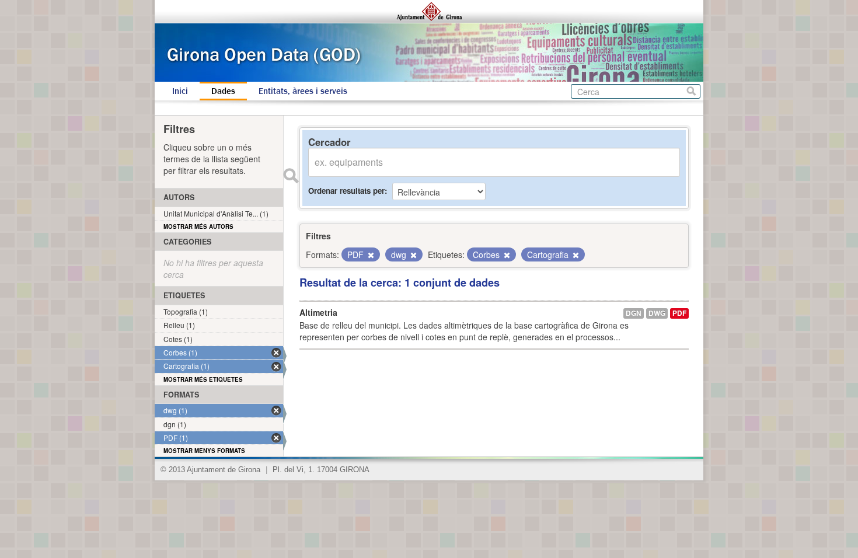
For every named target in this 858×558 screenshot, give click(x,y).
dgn (633, 313)
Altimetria (318, 312)
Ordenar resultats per (346, 190)
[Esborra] (370, 255)
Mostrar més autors (198, 226)
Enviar (290, 175)
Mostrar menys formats (204, 451)
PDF (679, 313)
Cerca (691, 91)
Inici (180, 91)
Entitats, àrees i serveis (303, 91)
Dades (223, 91)
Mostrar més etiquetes (203, 379)
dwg (656, 313)
